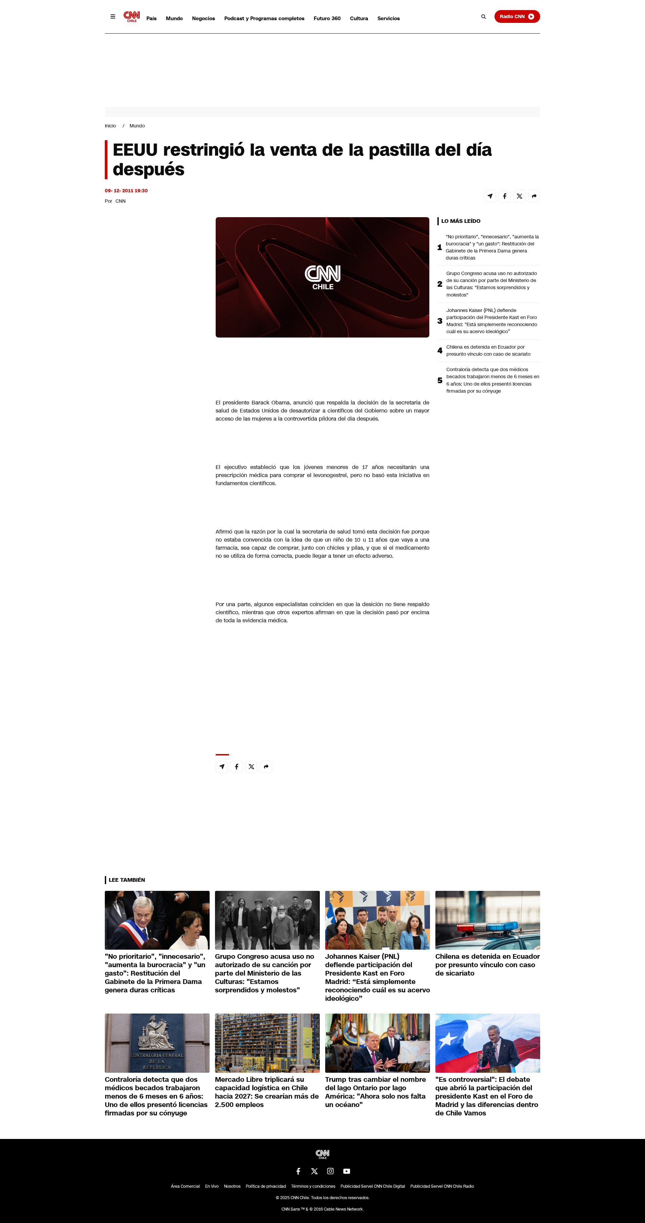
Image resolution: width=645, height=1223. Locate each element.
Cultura (359, 18)
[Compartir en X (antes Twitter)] (519, 196)
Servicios (389, 18)
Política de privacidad (266, 1186)
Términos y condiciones (313, 1186)
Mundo (174, 18)
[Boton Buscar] (484, 16)
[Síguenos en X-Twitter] (314, 1171)
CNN (121, 201)
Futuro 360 (327, 18)
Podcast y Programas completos (264, 18)
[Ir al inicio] (132, 16)
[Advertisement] (155, 602)
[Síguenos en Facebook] (298, 1171)
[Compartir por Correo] (490, 196)
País (151, 18)
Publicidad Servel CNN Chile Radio (442, 1186)
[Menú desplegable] (113, 16)
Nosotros (232, 1186)
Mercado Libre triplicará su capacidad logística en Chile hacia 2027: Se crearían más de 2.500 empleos (267, 1092)
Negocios (203, 18)
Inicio (110, 125)
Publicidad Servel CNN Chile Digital (373, 1186)
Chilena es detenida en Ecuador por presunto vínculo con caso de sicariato (488, 350)
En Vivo (212, 1186)
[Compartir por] (534, 196)
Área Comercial (185, 1186)
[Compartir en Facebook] (505, 196)
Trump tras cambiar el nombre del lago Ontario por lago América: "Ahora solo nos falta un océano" (375, 1092)
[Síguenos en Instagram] (330, 1171)
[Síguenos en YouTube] (346, 1171)
